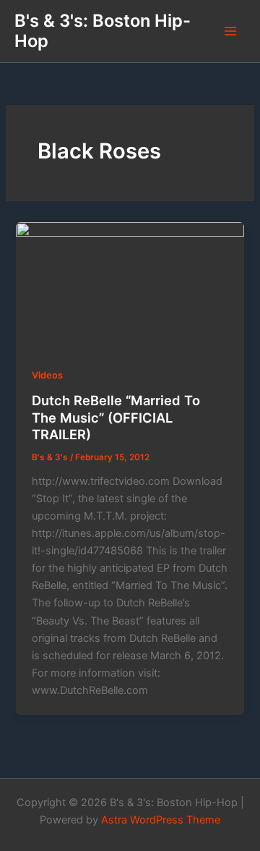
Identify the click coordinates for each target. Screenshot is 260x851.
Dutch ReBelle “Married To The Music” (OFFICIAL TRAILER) (116, 417)
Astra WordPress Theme (160, 819)
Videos (47, 375)
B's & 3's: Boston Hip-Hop (102, 30)
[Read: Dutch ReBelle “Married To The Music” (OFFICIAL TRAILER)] (129, 286)
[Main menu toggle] (230, 31)
